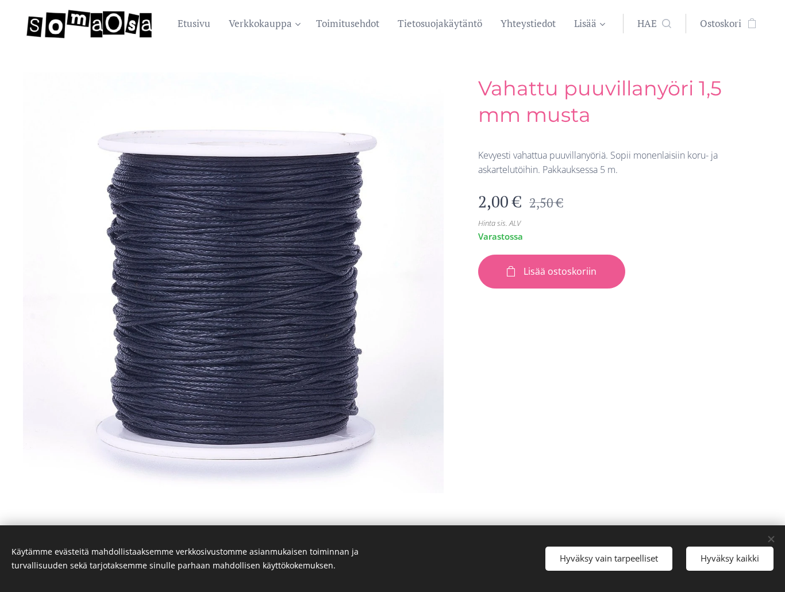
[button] (654, 23)
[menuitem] (197, 23)
